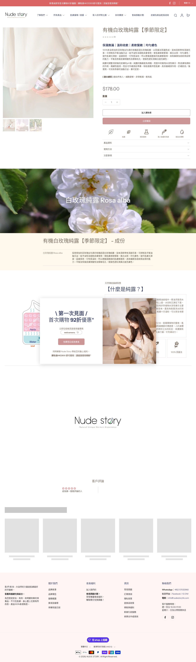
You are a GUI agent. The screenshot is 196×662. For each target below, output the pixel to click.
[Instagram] (174, 3)
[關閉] (152, 302)
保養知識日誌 (54, 607)
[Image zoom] (48, 72)
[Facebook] (170, 3)
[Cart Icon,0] (188, 15)
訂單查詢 (128, 594)
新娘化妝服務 (130, 612)
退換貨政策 (129, 603)
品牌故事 (52, 589)
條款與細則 (129, 607)
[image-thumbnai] (9, 125)
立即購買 (146, 121)
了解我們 (41, 15)
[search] (175, 15)
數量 (105, 96)
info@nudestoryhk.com (178, 598)
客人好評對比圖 (100, 15)
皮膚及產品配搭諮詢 (160, 15)
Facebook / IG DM (180, 594)
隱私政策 (128, 598)
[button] (146, 112)
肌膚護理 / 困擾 (77, 15)
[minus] (105, 102)
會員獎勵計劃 (138, 15)
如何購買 (119, 15)
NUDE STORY (93, 656)
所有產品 (58, 15)
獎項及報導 (53, 603)
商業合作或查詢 (131, 616)
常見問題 (128, 589)
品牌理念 (52, 594)
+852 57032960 (181, 590)
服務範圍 (52, 598)
